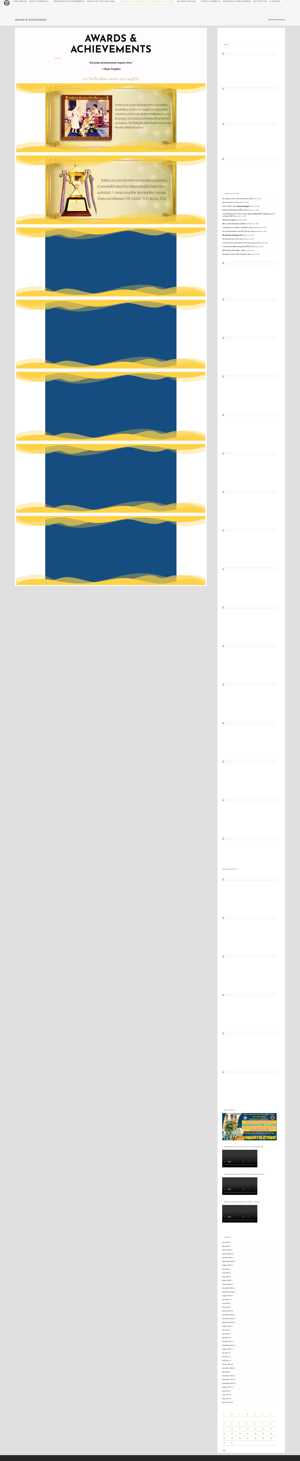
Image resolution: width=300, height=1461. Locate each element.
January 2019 (226, 1402)
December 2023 (227, 1315)
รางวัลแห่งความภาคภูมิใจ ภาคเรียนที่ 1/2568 (237, 227)
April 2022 (225, 1338)
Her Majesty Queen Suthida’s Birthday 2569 (237, 199)
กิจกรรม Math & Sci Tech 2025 (232, 239)
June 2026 (225, 1242)
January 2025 (226, 1284)
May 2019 (225, 1398)
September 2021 (228, 1345)
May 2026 (225, 1246)
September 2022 (228, 1322)
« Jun (223, 1450)
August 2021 (226, 1349)
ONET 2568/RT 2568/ (235, 206)
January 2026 (226, 1254)
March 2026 (226, 1250)
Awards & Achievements (276, 20)
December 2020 (227, 1368)
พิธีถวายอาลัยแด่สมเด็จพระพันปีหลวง (234, 224)
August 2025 (226, 1265)
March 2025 (226, 1280)
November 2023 (227, 1318)
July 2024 (225, 1299)
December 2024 (227, 1288)
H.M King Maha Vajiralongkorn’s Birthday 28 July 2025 (240, 243)
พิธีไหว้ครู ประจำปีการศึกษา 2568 (233, 250)
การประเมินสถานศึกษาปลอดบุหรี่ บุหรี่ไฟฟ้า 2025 (238, 246)
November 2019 (227, 1379)
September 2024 (228, 1292)
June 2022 (225, 1334)
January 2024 (226, 1311)
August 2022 (226, 1326)
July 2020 (225, 1372)
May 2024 (225, 1307)
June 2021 (225, 1356)
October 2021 (227, 1341)
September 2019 (228, 1383)
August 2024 (226, 1296)
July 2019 (225, 1391)
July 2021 (225, 1353)
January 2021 (226, 1364)
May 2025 (225, 1277)
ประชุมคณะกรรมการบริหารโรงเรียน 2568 (236, 254)
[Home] (265, 20)
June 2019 (225, 1395)
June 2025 (225, 1273)
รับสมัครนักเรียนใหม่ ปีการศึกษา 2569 (234, 210)
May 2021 (225, 1360)
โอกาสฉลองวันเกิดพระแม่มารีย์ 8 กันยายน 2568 (238, 231)
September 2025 (228, 1261)
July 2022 (225, 1330)
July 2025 (225, 1269)
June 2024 (225, 1303)
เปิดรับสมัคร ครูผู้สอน (229, 220)
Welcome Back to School (230, 202)
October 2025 (227, 1257)
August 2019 (226, 1387)
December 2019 (227, 1376)
